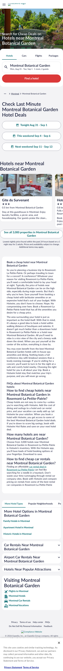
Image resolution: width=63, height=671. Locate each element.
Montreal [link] (15, 94)
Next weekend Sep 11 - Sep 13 (33, 146)
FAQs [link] (47, 622)
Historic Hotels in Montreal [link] (17, 534)
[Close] (59, 643)
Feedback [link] (48, 626)
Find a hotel (32, 78)
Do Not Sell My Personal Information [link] (25, 626)
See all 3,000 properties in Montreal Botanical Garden (31, 234)
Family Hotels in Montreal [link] (16, 521)
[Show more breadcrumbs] (5, 94)
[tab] (9, 56)
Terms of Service (31, 667)
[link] (31, 592)
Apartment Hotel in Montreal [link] (18, 527)
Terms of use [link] (25, 622)
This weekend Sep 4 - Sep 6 (33, 136)
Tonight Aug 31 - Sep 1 (33, 125)
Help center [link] (38, 622)
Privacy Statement (13, 667)
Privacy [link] (14, 622)
